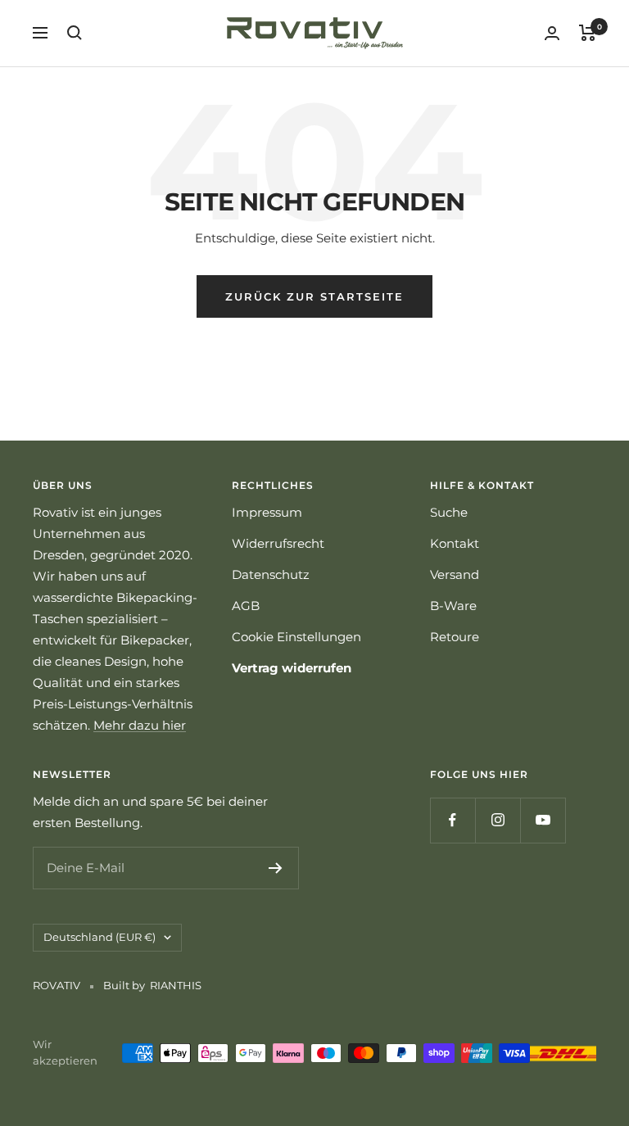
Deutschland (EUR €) (99, 936)
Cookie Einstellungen (296, 636)
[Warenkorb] (587, 33)
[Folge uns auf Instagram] (497, 820)
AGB (246, 605)
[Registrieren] (276, 868)
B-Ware (453, 605)
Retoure (454, 636)
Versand (454, 574)
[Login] (552, 33)
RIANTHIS (175, 985)
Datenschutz (271, 574)
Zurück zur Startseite (314, 296)
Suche (449, 512)
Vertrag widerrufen (291, 668)
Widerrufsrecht (278, 543)
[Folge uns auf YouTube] (542, 820)
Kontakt (454, 543)
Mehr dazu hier (139, 725)
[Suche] (74, 32)
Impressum (267, 512)
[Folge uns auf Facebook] (452, 820)
